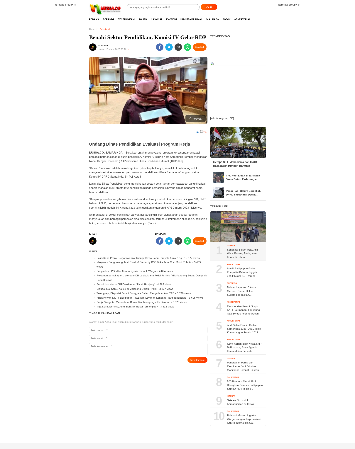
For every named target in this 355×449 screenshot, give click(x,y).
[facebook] (159, 47)
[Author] (93, 47)
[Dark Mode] (265, 6)
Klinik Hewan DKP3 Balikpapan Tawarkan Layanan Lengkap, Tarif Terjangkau (142, 297)
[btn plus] (203, 60)
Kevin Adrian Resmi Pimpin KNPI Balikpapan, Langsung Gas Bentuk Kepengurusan (243, 310)
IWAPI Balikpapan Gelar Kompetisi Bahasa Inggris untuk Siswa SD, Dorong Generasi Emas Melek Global (244, 272)
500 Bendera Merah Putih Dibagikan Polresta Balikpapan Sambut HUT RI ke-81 (245, 385)
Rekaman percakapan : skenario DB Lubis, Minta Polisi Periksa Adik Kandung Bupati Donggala (152, 275)
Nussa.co (103, 45)
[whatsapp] (187, 47)
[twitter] (169, 47)
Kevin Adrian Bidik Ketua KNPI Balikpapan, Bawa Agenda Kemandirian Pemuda (244, 347)
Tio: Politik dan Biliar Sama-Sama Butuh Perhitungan (243, 177)
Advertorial (105, 29)
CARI (209, 7)
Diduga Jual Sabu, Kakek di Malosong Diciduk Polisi (127, 288)
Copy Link (199, 47)
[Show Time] (129, 49)
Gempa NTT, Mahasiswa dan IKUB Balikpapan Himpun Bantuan (235, 163)
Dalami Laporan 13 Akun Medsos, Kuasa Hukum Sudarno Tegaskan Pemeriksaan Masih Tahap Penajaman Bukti (242, 291)
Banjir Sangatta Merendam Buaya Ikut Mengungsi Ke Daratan (133, 302)
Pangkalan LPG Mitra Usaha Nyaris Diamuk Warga (127, 271)
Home (91, 29)
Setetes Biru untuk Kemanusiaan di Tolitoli (240, 402)
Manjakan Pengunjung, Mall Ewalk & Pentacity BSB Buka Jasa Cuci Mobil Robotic (144, 262)
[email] (178, 47)
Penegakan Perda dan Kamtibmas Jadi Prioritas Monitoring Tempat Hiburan (243, 366)
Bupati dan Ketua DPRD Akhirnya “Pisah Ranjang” (126, 284)
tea (205, 132)
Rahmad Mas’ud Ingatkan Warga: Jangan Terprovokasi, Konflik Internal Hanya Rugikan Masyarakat (244, 419)
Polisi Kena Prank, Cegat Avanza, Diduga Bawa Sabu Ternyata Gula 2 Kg (139, 257)
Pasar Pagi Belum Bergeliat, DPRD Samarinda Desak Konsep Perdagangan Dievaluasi (243, 192)
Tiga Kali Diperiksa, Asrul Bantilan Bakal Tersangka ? (127, 306)
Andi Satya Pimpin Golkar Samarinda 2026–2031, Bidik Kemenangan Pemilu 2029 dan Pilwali (244, 329)
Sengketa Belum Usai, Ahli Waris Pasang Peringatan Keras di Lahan (242, 253)
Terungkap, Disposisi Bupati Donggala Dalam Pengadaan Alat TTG (136, 293)
